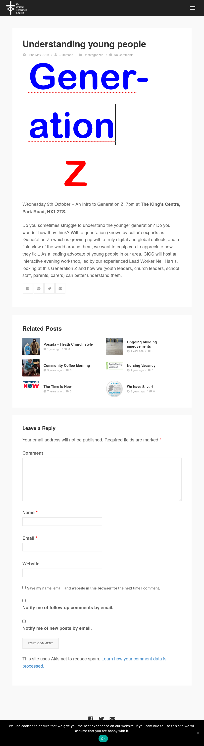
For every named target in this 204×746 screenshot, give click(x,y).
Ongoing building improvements (142, 344)
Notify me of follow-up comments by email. (67, 607)
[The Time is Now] (31, 384)
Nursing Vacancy (141, 365)
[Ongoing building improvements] (114, 346)
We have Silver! (140, 386)
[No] (197, 732)
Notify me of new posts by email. (57, 628)
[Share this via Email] (60, 288)
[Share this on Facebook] (28, 288)
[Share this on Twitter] (49, 288)
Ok (103, 739)
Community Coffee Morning (67, 365)
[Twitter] (101, 718)
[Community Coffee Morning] (31, 367)
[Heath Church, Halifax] (16, 7)
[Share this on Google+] (39, 288)
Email (29, 538)
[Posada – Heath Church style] (31, 346)
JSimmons (66, 55)
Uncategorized (93, 55)
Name (30, 512)
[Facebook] (91, 718)
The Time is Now (58, 386)
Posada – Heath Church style (68, 344)
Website (31, 563)
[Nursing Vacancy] (114, 367)
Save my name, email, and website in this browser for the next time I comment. (93, 588)
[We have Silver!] (114, 389)
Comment (32, 453)
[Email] (112, 718)
